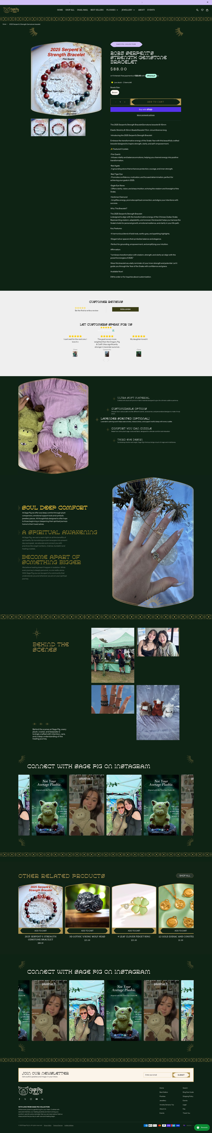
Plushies (110, 10)
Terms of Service (58, 1125)
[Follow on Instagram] (31, 1099)
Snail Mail (82, 10)
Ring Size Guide (188, 1092)
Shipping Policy (188, 1096)
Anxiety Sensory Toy (167, 1105)
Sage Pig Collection (126, 44)
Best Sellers (97, 10)
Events (151, 10)
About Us (163, 1109)
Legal (184, 1105)
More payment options (146, 115)
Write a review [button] (125, 309)
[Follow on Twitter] (25, 1099)
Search (185, 1088)
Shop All (69, 10)
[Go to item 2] (58, 127)
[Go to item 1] (40, 127)
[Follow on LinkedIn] (42, 1099)
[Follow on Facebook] (19, 1099)
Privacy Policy (47, 1125)
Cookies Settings (68, 1125)
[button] (39, 1112)
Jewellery (127, 10)
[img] (106, 327)
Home (60, 10)
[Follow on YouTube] (37, 1099)
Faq (184, 1109)
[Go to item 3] (77, 127)
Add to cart (155, 102)
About (141, 10)
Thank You (186, 1113)
